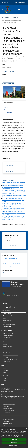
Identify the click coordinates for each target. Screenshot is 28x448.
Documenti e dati (7, 326)
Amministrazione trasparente (10, 419)
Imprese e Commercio (8, 340)
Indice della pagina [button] (8, 102)
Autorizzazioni (6, 361)
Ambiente (5, 357)
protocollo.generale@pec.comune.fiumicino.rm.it (12, 396)
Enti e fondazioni (7, 320)
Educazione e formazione (9, 353)
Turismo (5, 344)
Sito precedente (6, 413)
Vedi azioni (12, 71)
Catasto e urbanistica (8, 342)
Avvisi (4, 372)
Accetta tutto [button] (14, 439)
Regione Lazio (5, 2)
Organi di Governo (7, 313)
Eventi (4, 380)
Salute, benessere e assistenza (10, 359)
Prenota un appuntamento (9, 404)
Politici (4, 322)
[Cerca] (26, 10)
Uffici (4, 318)
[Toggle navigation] (3, 9)
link (22, 436)
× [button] (26, 428)
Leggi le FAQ (6, 406)
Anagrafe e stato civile (8, 333)
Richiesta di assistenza (8, 410)
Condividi (5, 71)
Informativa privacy (7, 423)
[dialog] (14, 437)
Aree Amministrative (8, 316)
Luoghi (4, 378)
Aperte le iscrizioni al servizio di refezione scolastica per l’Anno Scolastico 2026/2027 (12, 210)
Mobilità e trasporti (7, 346)
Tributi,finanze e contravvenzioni (10, 355)
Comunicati (13, 17)
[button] (14, 445)
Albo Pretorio (6, 421)
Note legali (5, 426)
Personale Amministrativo (9, 324)
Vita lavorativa (6, 337)
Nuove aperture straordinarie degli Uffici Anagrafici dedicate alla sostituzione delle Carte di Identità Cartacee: (13, 204)
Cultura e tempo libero (8, 335)
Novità (7, 17)
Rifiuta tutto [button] (14, 442)
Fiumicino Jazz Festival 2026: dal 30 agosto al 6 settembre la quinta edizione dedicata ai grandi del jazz (13, 200)
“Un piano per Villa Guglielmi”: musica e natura (13, 208)
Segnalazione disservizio (8, 408)
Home (3, 17)
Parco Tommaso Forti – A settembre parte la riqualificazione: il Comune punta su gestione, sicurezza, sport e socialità (12, 187)
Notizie (4, 368)
